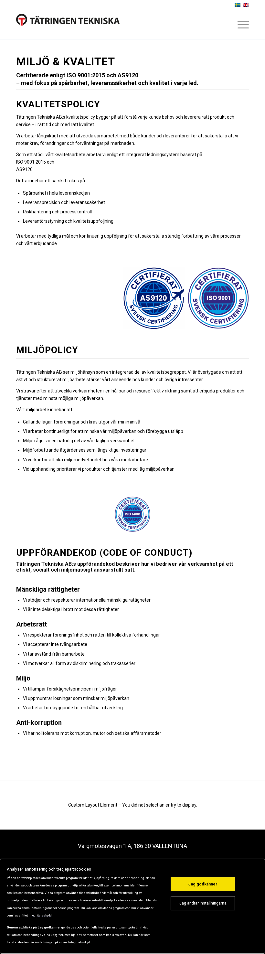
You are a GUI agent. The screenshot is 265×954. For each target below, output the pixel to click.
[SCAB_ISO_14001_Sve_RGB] (132, 514)
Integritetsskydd (40, 915)
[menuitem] (240, 24)
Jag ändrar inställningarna (203, 903)
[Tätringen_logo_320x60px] (68, 24)
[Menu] (240, 24)
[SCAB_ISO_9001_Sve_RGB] (218, 297)
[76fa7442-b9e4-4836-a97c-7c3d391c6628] (154, 298)
